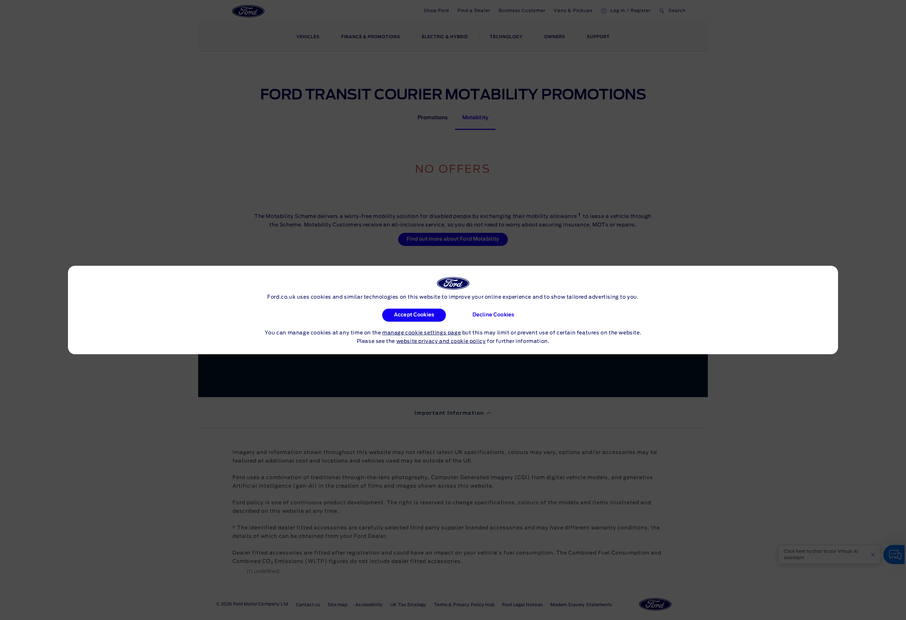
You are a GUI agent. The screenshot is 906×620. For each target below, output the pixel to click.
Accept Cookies (414, 314)
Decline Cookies (493, 314)
